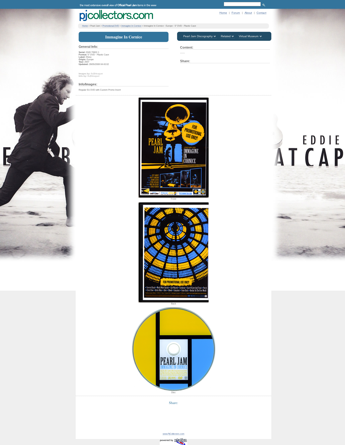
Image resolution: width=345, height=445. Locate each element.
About (248, 12)
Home (223, 12)
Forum (236, 12)
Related (226, 36)
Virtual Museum (249, 36)
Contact (261, 12)
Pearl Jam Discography (198, 36)
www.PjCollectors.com (173, 434)
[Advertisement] (173, 421)
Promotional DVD (110, 26)
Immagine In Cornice (131, 26)
